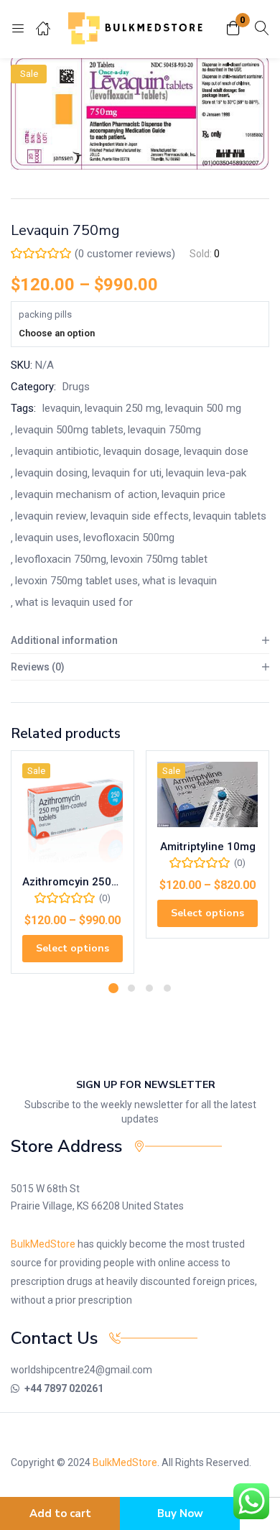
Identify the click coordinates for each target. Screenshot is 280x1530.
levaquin (61, 408)
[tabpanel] (72, 867)
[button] (233, 29)
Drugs (76, 386)
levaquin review (50, 516)
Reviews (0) (38, 667)
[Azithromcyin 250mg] (72, 812)
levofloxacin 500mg (128, 537)
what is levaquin (179, 580)
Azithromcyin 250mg (72, 881)
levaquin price (193, 494)
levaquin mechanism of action (86, 494)
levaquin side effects (139, 516)
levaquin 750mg (164, 429)
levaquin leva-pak (206, 472)
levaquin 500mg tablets (69, 429)
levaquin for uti (127, 472)
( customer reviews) (125, 253)
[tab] (140, 640)
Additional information (64, 640)
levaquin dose (216, 451)
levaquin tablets (229, 516)
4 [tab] (167, 988)
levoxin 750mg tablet (159, 559)
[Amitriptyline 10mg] (207, 794)
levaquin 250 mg (123, 408)
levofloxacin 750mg (60, 559)
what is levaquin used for (74, 602)
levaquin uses (47, 537)
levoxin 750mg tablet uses (76, 580)
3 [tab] (149, 988)
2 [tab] (131, 988)
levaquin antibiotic (57, 451)
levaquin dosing (51, 472)
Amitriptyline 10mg (208, 846)
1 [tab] (113, 988)
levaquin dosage (141, 451)
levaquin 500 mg (203, 408)
